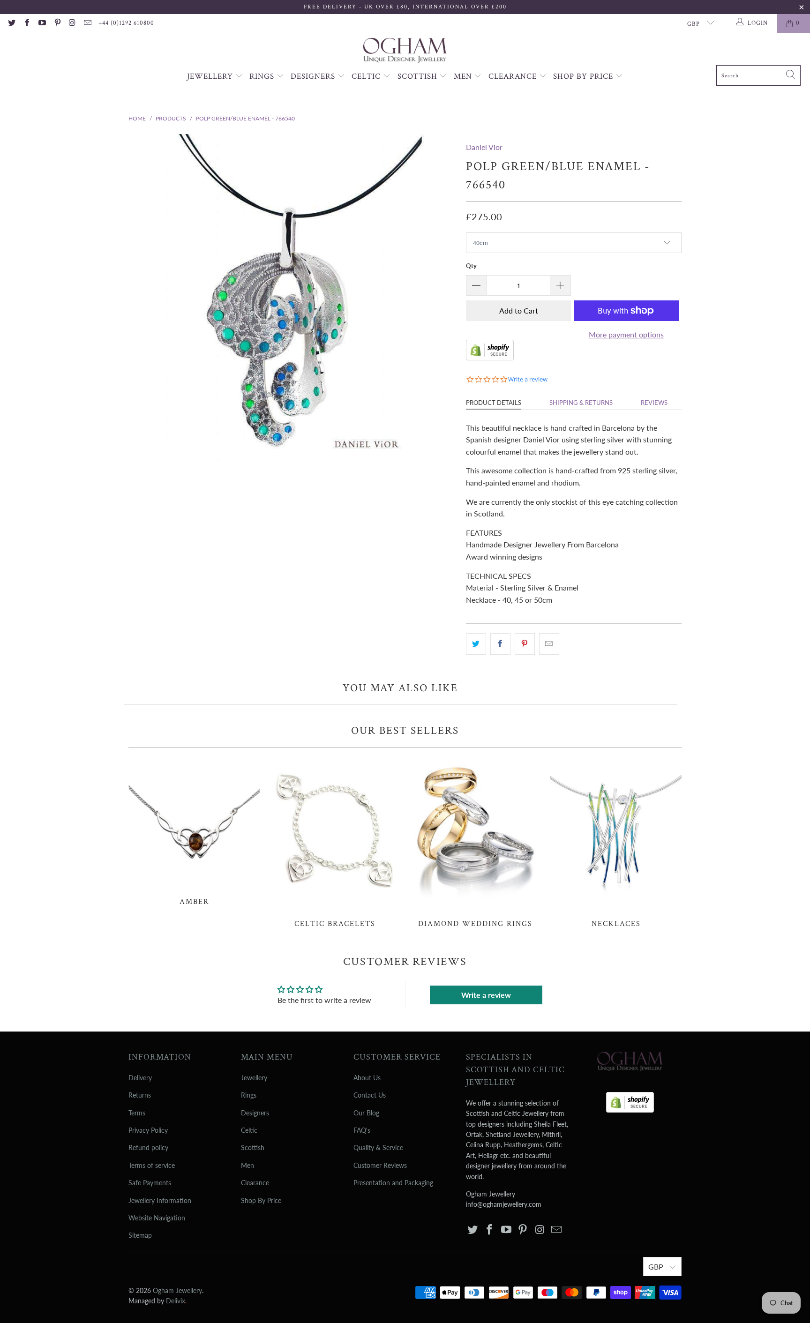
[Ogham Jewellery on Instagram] (72, 23)
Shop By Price (584, 76)
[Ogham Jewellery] (405, 51)
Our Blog (366, 1113)
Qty (471, 265)
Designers (314, 76)
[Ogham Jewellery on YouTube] (42, 23)
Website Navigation (156, 1218)
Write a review (486, 994)
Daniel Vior (484, 146)
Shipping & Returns (581, 402)
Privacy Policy (148, 1130)
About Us (367, 1078)
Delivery (140, 1078)
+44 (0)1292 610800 (126, 23)
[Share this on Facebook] (500, 644)
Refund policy (148, 1147)
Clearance (513, 76)
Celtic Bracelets (334, 842)
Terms (136, 1113)
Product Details (493, 402)
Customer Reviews (380, 1165)
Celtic (367, 76)
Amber (194, 831)
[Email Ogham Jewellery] (87, 23)
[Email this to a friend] (549, 644)
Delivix (176, 1301)
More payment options (626, 334)
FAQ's (361, 1130)
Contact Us (369, 1095)
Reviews (654, 402)
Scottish (419, 76)
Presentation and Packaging (393, 1183)
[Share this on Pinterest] (525, 644)
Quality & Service (378, 1147)
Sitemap (140, 1235)
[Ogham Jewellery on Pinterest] (56, 23)
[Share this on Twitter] (476, 644)
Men (464, 76)
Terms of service (151, 1165)
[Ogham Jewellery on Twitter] (11, 23)
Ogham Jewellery (177, 1290)
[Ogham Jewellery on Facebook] (26, 23)
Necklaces (616, 842)
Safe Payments (149, 1183)
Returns (139, 1095)
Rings (263, 76)
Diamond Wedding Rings (475, 842)
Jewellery (211, 76)
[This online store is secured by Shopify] (490, 357)
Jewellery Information (159, 1200)
